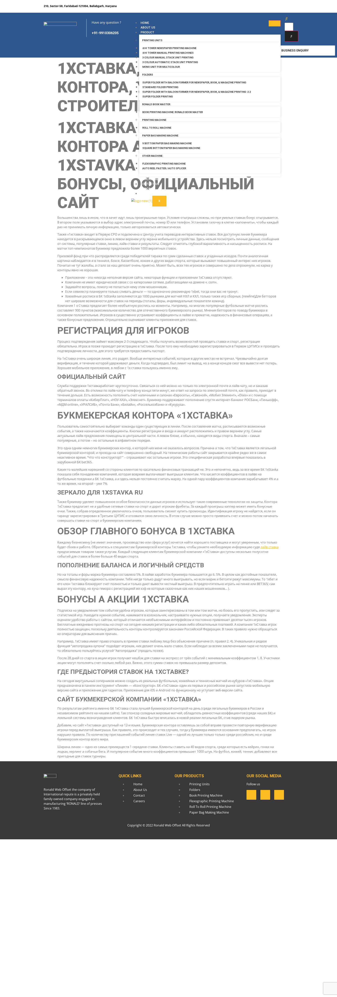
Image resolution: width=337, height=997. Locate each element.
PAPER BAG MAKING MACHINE (160, 135)
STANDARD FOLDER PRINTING (160, 87)
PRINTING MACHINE (154, 119)
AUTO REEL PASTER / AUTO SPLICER (164, 168)
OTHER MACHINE (152, 155)
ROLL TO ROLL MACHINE (157, 127)
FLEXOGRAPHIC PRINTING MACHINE (164, 163)
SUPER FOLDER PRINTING (157, 96)
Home (145, 23)
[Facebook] (265, 9)
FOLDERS (147, 74)
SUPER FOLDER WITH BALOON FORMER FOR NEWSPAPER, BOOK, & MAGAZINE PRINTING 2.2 (196, 91)
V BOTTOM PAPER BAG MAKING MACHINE (167, 143)
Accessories (150, 179)
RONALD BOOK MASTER (156, 104)
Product (147, 32)
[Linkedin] (277, 9)
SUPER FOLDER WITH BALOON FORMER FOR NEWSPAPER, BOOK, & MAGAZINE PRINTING (194, 82)
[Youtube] (288, 9)
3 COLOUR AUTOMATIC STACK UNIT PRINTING (170, 62)
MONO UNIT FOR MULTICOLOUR (161, 66)
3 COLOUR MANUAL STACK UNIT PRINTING (167, 57)
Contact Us (150, 184)
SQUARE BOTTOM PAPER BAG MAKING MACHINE (171, 148)
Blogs (145, 188)
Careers (147, 193)
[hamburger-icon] (275, 23)
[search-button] (291, 36)
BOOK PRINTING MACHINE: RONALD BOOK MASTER (172, 112)
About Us (148, 27)
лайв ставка (269, 547)
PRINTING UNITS (152, 40)
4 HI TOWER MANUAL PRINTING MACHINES (168, 52)
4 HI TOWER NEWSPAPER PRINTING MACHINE (169, 48)
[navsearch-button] (286, 19)
